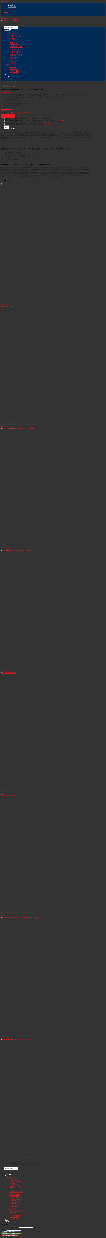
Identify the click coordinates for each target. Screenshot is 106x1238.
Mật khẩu (4, 1230)
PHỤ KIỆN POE (14, 69)
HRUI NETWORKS (15, 35)
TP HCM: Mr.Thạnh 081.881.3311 (11, 1233)
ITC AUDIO (13, 45)
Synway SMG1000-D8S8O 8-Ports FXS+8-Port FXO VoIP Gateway (19, 790)
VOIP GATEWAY (14, 67)
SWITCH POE (13, 58)
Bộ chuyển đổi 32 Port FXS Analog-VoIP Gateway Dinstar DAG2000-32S (21, 1157)
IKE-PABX (12, 42)
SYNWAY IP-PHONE (15, 41)
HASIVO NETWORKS (15, 36)
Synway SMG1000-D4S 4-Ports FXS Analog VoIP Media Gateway (19, 1035)
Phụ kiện (9, 64)
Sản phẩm (7, 30)
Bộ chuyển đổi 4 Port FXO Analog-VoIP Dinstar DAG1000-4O (18, 668)
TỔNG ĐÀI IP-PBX (15, 50)
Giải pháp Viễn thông (8, 116)
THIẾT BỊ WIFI (14, 63)
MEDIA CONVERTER (15, 57)
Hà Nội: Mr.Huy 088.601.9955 (10, 1231)
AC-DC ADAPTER (14, 72)
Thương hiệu (10, 32)
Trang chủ (3, 81)
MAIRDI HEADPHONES (16, 47)
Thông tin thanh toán (11, 129)
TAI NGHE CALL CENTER (16, 66)
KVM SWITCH (13, 61)
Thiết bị (9, 48)
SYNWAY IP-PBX (14, 39)
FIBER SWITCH (14, 60)
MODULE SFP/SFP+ (15, 70)
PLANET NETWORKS (15, 33)
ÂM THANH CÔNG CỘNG (16, 55)
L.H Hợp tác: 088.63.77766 (10, 1235)
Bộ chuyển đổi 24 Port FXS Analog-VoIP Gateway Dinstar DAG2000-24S (21, 546)
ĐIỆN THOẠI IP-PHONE (16, 51)
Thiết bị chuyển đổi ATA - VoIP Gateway (14, 81)
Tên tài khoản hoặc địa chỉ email (10, 1227)
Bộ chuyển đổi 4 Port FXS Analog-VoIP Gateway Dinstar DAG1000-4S (20, 301)
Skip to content (5, 1)
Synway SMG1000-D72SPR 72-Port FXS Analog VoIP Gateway (18, 913)
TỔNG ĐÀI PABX (14, 53)
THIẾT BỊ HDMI (14, 73)
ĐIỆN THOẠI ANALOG (16, 54)
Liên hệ (7, 76)
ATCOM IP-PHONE (15, 38)
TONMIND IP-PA (14, 44)
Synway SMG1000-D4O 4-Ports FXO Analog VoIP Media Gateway (19, 424)
